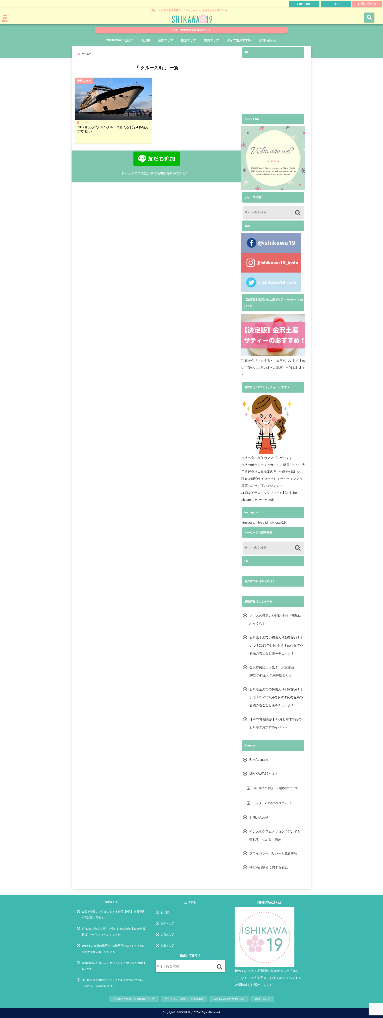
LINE (336, 4)
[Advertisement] (273, 86)
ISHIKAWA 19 (183, 1012)
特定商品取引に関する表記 (268, 867)
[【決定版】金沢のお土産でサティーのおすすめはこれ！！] (273, 334)
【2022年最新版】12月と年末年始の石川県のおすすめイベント (275, 723)
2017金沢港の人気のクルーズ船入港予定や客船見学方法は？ (112, 129)
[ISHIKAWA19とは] (264, 937)
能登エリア (188, 40)
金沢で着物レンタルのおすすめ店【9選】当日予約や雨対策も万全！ (113, 914)
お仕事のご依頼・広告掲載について (275, 788)
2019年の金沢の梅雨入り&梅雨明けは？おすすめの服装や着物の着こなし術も (114, 948)
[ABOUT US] (273, 158)
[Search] (297, 213)
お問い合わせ (367, 4)
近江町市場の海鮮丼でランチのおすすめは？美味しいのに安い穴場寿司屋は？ (114, 982)
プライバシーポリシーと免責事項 (273, 853)
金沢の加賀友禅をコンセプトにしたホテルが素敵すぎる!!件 (114, 965)
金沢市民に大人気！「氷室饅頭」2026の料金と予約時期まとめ (273, 671)
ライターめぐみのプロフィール (272, 803)
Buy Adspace (258, 759)
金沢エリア (165, 40)
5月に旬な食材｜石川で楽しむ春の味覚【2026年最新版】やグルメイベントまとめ (113, 931)
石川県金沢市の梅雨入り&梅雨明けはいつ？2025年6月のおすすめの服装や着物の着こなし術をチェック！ (276, 645)
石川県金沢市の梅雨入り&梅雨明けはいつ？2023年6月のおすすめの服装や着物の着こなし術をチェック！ (276, 697)
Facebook (304, 4)
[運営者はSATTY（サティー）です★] (266, 424)
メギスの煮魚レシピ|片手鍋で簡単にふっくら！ (275, 619)
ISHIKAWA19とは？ (119, 40)
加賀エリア (211, 40)
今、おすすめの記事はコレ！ (192, 30)
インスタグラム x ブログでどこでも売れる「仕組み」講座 (274, 835)
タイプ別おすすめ (239, 40)
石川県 (145, 40)
